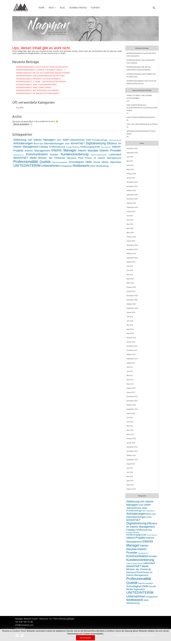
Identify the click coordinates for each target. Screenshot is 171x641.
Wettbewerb (81, 165)
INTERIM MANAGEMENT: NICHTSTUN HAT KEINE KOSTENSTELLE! (42, 67)
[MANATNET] (20, 8)
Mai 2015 (130, 476)
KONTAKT (95, 8)
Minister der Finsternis (51, 157)
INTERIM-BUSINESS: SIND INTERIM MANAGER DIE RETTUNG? (40, 76)
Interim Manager (64, 150)
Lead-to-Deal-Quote (99, 155)
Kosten (54, 154)
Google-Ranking (72, 147)
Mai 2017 (130, 375)
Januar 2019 (131, 291)
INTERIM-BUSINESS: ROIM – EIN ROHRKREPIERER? (36, 84)
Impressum (20, 628)
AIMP (59, 140)
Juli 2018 (130, 317)
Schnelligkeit (76, 161)
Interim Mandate (88, 150)
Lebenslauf (115, 154)
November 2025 (132, 148)
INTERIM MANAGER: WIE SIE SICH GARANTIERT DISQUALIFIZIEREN (43, 73)
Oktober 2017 (131, 354)
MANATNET (20, 157)
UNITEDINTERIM (26, 165)
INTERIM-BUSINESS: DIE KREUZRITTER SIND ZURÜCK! (37, 93)
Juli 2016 (130, 417)
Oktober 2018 (131, 304)
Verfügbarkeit (66, 166)
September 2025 (132, 153)
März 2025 (130, 169)
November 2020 (132, 199)
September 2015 (132, 460)
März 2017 (130, 384)
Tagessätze (115, 162)
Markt (33, 157)
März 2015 (130, 485)
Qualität (44, 162)
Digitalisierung (96, 143)
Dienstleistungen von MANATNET (64, 143)
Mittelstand (71, 158)
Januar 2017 (131, 392)
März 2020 (130, 232)
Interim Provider (110, 150)
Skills (88, 161)
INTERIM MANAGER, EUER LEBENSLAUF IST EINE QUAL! (141, 75)
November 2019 (132, 249)
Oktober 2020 (131, 203)
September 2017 (132, 359)
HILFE (51, 8)
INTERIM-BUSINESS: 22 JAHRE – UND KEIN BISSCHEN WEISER (41, 82)
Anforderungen (23, 143)
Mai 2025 (130, 161)
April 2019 (130, 279)
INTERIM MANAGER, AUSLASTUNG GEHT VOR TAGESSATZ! (141, 54)
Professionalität (25, 161)
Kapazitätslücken (18, 155)
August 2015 (131, 464)
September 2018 (132, 308)
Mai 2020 (130, 224)
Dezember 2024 (132, 182)
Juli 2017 (130, 367)
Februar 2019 (131, 287)
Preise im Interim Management (103, 158)
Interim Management (37, 150)
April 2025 (130, 165)
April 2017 (130, 380)
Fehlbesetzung (57, 146)
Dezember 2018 (132, 296)
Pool (80, 157)
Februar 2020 (131, 237)
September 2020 (132, 207)
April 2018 (130, 329)
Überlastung (102, 166)
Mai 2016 (130, 426)
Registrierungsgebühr (59, 162)
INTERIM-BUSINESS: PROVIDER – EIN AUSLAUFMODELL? (38, 79)
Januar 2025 (131, 178)
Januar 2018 (131, 342)
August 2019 (131, 262)
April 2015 (130, 481)
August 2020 (131, 211)
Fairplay (43, 146)
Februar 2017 (131, 388)
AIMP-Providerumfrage (96, 140)
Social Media (100, 162)
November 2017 (132, 350)
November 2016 (132, 401)
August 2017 (131, 363)
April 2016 (130, 430)
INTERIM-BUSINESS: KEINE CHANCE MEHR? (33, 87)
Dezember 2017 (132, 346)
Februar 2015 (131, 489)
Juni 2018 (130, 321)
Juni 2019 (130, 270)
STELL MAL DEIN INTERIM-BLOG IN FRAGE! (142, 124)
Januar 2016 (131, 443)
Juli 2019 (130, 266)
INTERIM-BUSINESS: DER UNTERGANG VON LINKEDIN (37, 90)
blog (17, 108)
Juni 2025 (130, 157)
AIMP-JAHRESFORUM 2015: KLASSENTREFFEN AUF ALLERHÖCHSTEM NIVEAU (142, 107)
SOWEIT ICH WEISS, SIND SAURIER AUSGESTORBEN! (139, 97)
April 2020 (130, 228)
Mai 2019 (130, 275)
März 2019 (130, 283)
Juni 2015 (130, 472)
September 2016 (132, 409)
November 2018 (132, 300)
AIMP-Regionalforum (115, 140)
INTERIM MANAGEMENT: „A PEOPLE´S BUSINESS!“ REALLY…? (40, 70)
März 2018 (130, 333)
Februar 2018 (131, 338)
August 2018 (131, 312)
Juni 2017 (130, 371)
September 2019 (132, 258)
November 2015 (132, 451)
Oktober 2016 (131, 405)
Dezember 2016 (132, 396)
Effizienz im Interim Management (141, 525)
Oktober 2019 (131, 253)
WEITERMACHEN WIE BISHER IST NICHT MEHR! (141, 132)
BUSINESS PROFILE (78, 8)
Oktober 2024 (131, 190)
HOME (41, 8)
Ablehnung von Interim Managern (34, 139)
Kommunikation (37, 154)
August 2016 (131, 413)
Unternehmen (50, 165)
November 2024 (132, 186)
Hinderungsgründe (90, 146)
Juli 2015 (130, 468)
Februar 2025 (131, 174)
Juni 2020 (130, 220)
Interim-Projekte (135, 537)
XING (92, 166)
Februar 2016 (131, 438)
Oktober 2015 (131, 455)
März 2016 (130, 434)
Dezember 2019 (132, 245)
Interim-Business (106, 147)
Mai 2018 (130, 325)
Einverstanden (85, 638)
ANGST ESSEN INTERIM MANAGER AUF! (141, 117)
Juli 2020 (130, 216)
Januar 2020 (131, 241)
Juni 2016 (130, 422)
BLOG (62, 8)
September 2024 (132, 195)
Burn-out (38, 143)
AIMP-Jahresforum (73, 139)
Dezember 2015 (132, 447)
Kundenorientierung (75, 154)
